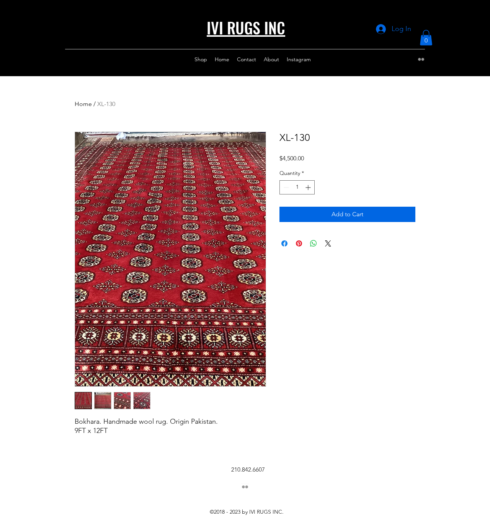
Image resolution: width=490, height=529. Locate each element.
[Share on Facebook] (284, 243)
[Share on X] (328, 243)
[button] (426, 38)
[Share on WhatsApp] (313, 243)
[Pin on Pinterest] (299, 243)
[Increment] (309, 187)
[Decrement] (285, 187)
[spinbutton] (297, 187)
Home (83, 104)
